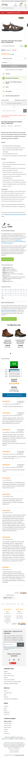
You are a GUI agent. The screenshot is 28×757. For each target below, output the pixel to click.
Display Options (10, 595)
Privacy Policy (11, 647)
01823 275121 (8, 721)
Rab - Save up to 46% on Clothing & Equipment (14, 1)
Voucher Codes (8, 692)
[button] (26, 46)
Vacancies (6, 714)
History (5, 690)
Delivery (6, 671)
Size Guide (8, 73)
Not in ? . (12, 113)
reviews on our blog (18, 241)
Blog (5, 694)
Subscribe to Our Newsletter (11, 698)
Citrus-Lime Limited (19, 755)
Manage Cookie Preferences (11, 683)
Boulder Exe (7, 712)
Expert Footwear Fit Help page (8, 310)
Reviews (6, 696)
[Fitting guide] (7, 225)
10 (11, 54)
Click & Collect (7, 673)
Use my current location (14, 103)
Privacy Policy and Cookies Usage (12, 681)
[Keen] (21, 18)
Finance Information (9, 675)
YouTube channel (7, 243)
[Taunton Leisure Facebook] (9, 660)
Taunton (6, 706)
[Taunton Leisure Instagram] (14, 660)
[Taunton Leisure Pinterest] (18, 660)
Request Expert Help (7, 259)
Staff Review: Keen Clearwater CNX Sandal (15, 214)
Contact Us (6, 733)
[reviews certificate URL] (18, 623)
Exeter (5, 708)
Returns (6, 677)
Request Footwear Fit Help (8, 318)
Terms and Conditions (9, 679)
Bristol (5, 710)
